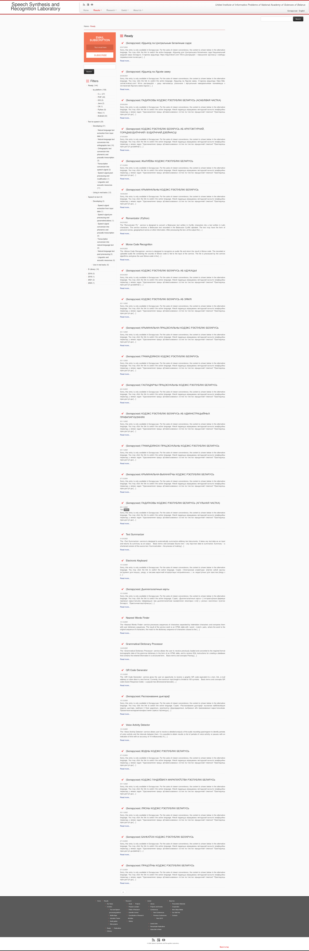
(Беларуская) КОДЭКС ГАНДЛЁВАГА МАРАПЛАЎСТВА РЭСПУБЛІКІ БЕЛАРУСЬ (170, 779)
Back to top (224, 947)
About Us (137, 10)
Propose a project (134, 907)
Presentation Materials (178, 904)
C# (99, 106)
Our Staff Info (176, 912)
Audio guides (113, 921)
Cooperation (175, 907)
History (131, 921)
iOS (99, 100)
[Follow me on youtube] (93, 5)
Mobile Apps (113, 915)
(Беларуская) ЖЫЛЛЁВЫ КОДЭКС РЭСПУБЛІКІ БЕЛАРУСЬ (159, 161)
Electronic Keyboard (136, 560)
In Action (109, 907)
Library (152, 904)
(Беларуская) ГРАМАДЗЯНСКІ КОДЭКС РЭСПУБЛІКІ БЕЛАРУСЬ (162, 356)
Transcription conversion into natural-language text (105, 242)
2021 (90, 279)
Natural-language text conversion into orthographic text (106, 142)
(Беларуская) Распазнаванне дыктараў (148, 696)
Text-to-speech (94, 121)
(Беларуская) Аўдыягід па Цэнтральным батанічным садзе (159, 43)
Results (96, 10)
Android (101, 115)
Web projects (114, 924)
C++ (99, 94)
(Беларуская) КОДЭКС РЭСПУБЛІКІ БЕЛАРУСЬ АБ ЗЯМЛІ (159, 299)
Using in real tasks (100, 192)
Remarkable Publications (157, 926)
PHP (100, 97)
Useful (124, 10)
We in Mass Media (177, 909)
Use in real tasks (99, 264)
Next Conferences (158, 912)
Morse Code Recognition (139, 244)
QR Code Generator (137, 670)
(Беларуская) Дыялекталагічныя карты (147, 589)
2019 (90, 276)
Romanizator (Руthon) (137, 218)
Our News (110, 904)
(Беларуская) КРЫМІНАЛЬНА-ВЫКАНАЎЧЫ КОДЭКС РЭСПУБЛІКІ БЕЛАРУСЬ (170, 474)
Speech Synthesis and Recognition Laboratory (35, 6)
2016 (90, 273)
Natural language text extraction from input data (105, 133)
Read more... (125, 60)
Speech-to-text (94, 197)
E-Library (91, 269)
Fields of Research (134, 909)
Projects (137, 904)
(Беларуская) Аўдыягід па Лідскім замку (148, 71)
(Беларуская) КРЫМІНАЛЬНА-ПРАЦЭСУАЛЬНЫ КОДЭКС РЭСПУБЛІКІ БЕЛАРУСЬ (172, 327)
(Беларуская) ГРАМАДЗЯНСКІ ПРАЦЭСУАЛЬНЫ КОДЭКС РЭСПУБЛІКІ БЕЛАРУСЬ (172, 445)
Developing (97, 125)
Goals (130, 904)
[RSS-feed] (85, 5)
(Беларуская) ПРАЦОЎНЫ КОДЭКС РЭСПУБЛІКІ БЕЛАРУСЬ (160, 865)
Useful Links (154, 923)
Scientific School (133, 912)
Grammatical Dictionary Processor (144, 644)
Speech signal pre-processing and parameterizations (104, 217)
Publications (117, 928)
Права (126, 510)
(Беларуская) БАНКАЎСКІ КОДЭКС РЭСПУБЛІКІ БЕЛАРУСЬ (160, 836)
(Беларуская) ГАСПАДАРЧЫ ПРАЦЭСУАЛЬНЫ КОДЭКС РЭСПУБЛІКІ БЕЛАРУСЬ (171, 385)
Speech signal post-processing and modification (105, 175)
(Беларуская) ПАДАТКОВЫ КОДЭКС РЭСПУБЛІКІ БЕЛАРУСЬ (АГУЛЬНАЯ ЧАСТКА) (173, 503)
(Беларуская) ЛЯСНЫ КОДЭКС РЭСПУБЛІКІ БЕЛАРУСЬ (157, 808)
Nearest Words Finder (137, 617)
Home (86, 10)
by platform (97, 89)
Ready (90, 85)
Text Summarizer (135, 534)
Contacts (174, 915)
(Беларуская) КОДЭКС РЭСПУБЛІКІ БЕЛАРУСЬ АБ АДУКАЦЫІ (161, 270)
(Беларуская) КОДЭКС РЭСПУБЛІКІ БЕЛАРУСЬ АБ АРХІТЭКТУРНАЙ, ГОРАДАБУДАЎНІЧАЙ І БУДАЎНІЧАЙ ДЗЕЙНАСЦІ (162, 130)
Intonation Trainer (115, 918)
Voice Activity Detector (138, 724)
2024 (90, 283)
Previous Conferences (160, 915)
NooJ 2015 (159, 918)
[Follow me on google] (89, 5)
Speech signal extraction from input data (105, 208)
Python (100, 109)
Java (100, 103)
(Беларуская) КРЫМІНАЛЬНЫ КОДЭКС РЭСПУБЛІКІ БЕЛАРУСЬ (162, 189)
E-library (109, 931)
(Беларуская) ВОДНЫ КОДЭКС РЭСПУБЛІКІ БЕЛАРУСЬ (157, 751)
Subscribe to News (156, 929)
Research (110, 10)
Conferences (154, 909)
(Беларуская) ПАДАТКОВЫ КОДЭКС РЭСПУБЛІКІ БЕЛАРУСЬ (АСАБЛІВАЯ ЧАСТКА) (173, 100)
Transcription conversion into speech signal (103, 166)
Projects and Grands (156, 907)
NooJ (100, 112)
